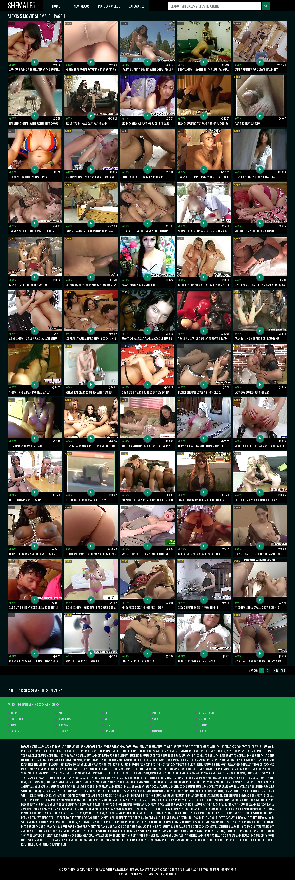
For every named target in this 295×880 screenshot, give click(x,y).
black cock (17, 719)
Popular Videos (109, 6)
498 (283, 670)
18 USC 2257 (137, 874)
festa (107, 725)
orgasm (109, 731)
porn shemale (65, 719)
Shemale (22, 5)
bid (153, 725)
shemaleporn (206, 713)
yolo (107, 719)
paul (60, 713)
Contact (124, 874)
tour (13, 713)
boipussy (62, 725)
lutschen (62, 731)
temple (14, 725)
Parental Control (165, 874)
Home (56, 6)
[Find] (266, 6)
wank (154, 719)
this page (202, 869)
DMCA (150, 874)
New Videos (82, 6)
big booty (204, 719)
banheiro (156, 713)
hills (107, 713)
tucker (202, 725)
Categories (136, 6)
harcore (203, 731)
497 (276, 670)
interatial (157, 731)
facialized (16, 731)
